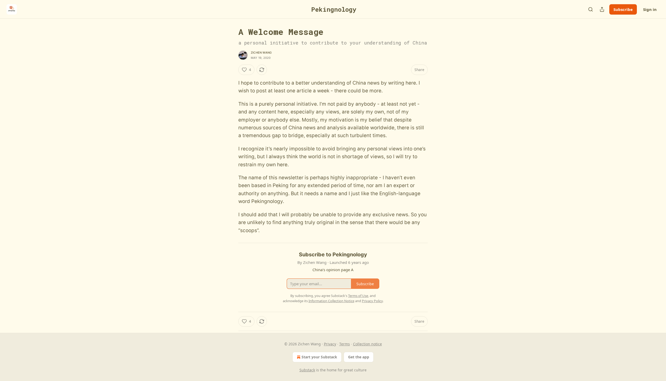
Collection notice (367, 343)
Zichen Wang (261, 52)
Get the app (358, 356)
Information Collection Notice (331, 301)
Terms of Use (358, 295)
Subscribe (623, 9)
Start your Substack (319, 356)
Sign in (650, 9)
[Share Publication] (602, 9)
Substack (307, 369)
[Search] (590, 9)
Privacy (330, 343)
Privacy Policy (372, 301)
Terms (344, 343)
